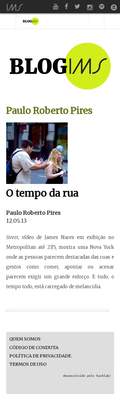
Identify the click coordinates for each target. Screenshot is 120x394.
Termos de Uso (27, 364)
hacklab (103, 375)
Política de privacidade (40, 356)
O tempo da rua (42, 193)
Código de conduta (33, 347)
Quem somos (25, 339)
